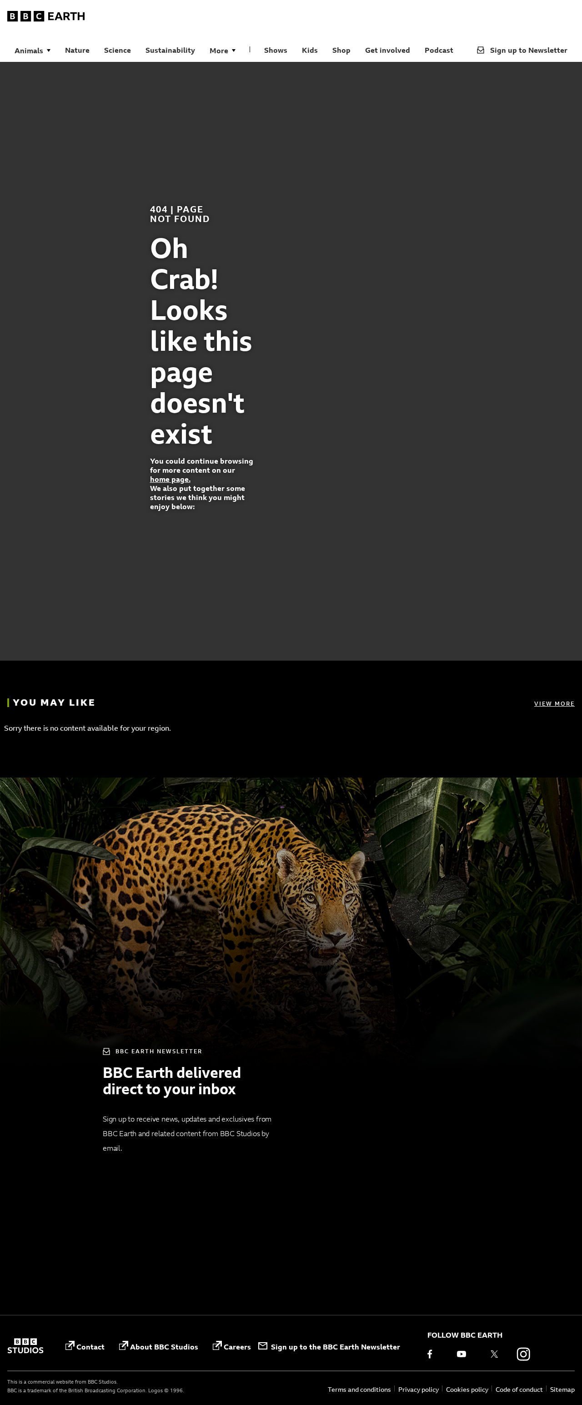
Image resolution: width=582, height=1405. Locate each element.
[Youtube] (465, 1354)
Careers (237, 1346)
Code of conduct (519, 1389)
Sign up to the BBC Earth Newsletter (335, 1346)
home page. (170, 479)
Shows (275, 50)
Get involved (387, 50)
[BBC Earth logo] (46, 18)
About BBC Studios (164, 1346)
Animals (29, 50)
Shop (341, 50)
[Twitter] (494, 1354)
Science (117, 50)
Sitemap (562, 1389)
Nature (77, 50)
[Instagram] (523, 1354)
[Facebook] (436, 1354)
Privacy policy (418, 1389)
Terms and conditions (359, 1389)
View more (554, 703)
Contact (90, 1346)
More (219, 50)
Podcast (439, 50)
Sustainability (170, 50)
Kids (310, 50)
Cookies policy (467, 1389)
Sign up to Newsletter (528, 50)
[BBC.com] (25, 1346)
